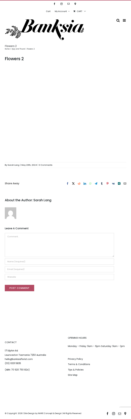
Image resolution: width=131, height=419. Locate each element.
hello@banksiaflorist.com (19, 359)
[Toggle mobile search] (118, 20)
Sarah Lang (13, 165)
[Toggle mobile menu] (124, 20)
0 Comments (45, 165)
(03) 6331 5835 (13, 363)
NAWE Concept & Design (50, 413)
